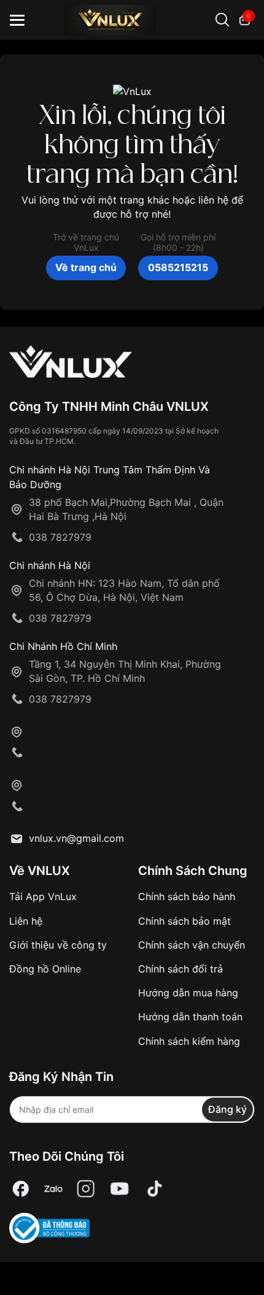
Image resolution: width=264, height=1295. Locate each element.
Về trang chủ (86, 267)
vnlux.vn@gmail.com (76, 838)
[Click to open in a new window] (21, 1189)
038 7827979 (60, 537)
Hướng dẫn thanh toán (190, 1016)
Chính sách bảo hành (186, 896)
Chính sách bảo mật (184, 921)
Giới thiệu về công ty (58, 945)
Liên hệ (25, 921)
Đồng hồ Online (45, 969)
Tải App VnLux (43, 896)
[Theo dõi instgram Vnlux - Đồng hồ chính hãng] (86, 1189)
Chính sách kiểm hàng (189, 1041)
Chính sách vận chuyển (191, 945)
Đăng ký (227, 1109)
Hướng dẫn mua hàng (188, 993)
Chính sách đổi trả (180, 969)
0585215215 (178, 267)
